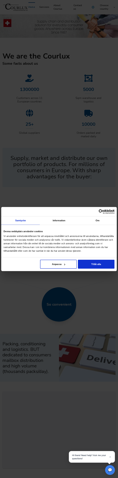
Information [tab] (59, 220)
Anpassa (56, 264)
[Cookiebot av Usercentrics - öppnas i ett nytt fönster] (101, 211)
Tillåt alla (96, 264)
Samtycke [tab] (20, 220)
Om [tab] (97, 220)
